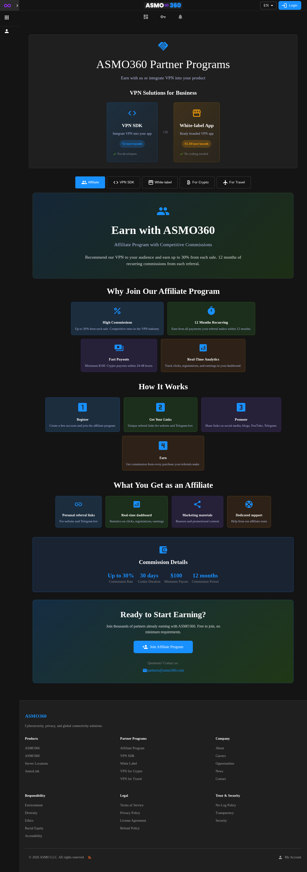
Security (221, 820)
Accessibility (33, 836)
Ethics (29, 820)
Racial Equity (34, 828)
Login (293, 5)
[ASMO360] (163, 17)
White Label (128, 763)
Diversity (31, 813)
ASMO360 (32, 748)
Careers (221, 756)
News (219, 771)
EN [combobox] (266, 5)
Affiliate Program (132, 748)
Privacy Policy (130, 813)
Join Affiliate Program (166, 647)
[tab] (90, 182)
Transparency (225, 813)
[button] (9, 17)
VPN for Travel (131, 779)
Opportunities (225, 763)
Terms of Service (131, 805)
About (220, 748)
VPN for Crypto (131, 771)
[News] (180, 17)
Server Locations (36, 763)
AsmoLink (32, 771)
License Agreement (133, 820)
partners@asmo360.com (165, 670)
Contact (221, 779)
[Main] (146, 17)
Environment (34, 805)
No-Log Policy (226, 805)
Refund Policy (130, 828)
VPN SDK (127, 756)
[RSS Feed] (90, 857)
